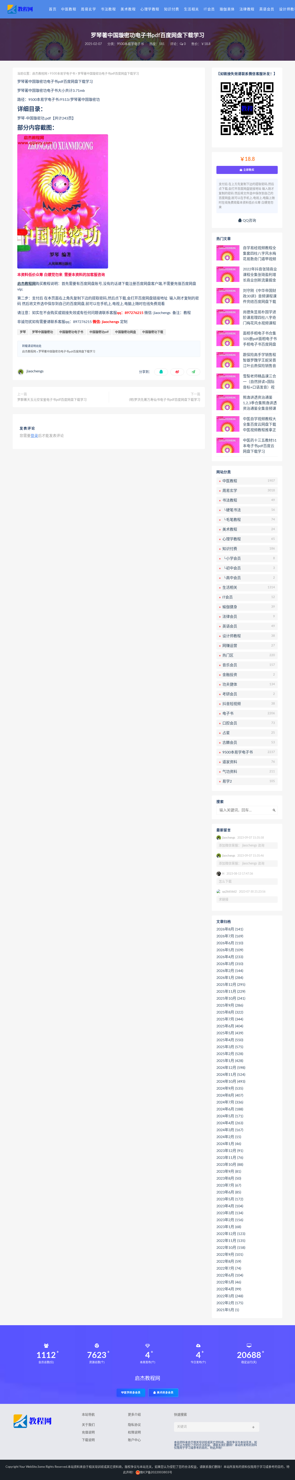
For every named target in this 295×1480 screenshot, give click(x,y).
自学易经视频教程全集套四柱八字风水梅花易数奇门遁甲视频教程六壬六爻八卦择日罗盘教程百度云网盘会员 (259, 253)
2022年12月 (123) (230, 1234)
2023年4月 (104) (229, 1206)
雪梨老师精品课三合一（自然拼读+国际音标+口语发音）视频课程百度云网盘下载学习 (259, 382)
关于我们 (88, 1424)
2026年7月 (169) (229, 936)
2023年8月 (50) (228, 1178)
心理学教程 (149, 9)
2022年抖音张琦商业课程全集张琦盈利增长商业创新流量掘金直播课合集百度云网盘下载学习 (260, 275)
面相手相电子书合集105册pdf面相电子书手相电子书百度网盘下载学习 (260, 339)
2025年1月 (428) (229, 1061)
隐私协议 (134, 1424)
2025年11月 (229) (230, 991)
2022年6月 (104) (229, 1275)
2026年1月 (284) (229, 978)
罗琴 (23, 332)
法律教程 (247, 9)
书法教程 (108, 9)
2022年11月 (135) (230, 1241)
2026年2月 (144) (229, 971)
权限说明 (134, 1432)
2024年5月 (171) (229, 1116)
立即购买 (248, 169)
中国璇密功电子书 (71, 332)
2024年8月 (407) (229, 1095)
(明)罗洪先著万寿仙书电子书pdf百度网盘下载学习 (164, 399)
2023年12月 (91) (229, 1151)
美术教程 (128, 9)
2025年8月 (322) (229, 1012)
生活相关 (191, 9)
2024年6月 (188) (229, 1109)
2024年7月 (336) (229, 1102)
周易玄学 (88, 9)
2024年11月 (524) (230, 1074)
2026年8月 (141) (229, 929)
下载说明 (88, 1440)
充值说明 (88, 1432)
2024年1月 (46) (228, 1144)
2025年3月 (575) (229, 1047)
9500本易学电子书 (130, 44)
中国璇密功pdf (99, 332)
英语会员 (266, 9)
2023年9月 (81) (228, 1171)
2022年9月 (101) (229, 1254)
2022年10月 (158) (230, 1248)
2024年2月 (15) (228, 1137)
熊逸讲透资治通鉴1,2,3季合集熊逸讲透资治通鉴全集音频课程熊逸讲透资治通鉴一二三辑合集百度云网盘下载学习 (260, 403)
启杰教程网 (39, 73)
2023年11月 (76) (229, 1158)
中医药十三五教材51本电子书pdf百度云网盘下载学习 (260, 446)
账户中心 (134, 1440)
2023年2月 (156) (229, 1220)
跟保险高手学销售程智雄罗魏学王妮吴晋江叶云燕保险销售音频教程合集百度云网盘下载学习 (259, 360)
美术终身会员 (165, 1392)
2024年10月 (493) (230, 1081)
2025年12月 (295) (230, 985)
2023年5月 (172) (229, 1199)
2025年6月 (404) (229, 1026)
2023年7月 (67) (228, 1185)
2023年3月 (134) (229, 1213)
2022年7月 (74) (228, 1268)
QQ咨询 (249, 220)
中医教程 (68, 9)
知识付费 (171, 9)
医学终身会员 (132, 1392)
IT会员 (209, 9)
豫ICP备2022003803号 (156, 1472)
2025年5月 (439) (229, 1033)
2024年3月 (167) (229, 1130)
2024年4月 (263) (229, 1123)
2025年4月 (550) (229, 1040)
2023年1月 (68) (228, 1227)
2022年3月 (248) (229, 1296)
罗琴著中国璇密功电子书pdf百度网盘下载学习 (66, 351)
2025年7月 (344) (229, 1019)
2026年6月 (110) (229, 943)
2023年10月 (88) (229, 1164)
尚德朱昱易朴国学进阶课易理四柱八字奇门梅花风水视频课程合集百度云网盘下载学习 (259, 318)
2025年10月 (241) (230, 998)
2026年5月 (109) (229, 950)
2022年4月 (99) (228, 1289)
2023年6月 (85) (228, 1192)
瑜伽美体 (227, 9)
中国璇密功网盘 (125, 332)
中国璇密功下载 (152, 332)
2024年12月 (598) (230, 1068)
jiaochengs (35, 371)
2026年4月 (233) (229, 957)
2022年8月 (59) (228, 1261)
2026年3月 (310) (229, 964)
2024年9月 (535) (229, 1088)
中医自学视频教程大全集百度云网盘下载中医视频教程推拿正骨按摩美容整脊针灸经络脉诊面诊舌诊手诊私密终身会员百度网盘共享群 (259, 424)
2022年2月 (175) (229, 1303)
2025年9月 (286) (229, 1005)
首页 (52, 9)
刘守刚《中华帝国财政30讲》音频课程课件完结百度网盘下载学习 (260, 296)
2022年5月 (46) (228, 1282)
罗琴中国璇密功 (42, 332)
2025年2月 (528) (229, 1054)
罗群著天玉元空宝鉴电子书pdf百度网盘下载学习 (52, 399)
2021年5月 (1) (227, 1310)
